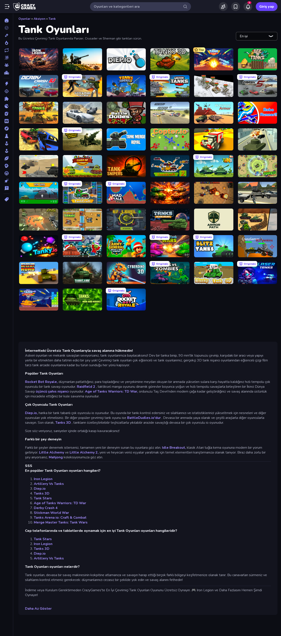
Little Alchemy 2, (84, 452)
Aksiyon (39, 19)
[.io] (6, 106)
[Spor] (6, 158)
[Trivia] (6, 188)
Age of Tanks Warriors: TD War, (111, 391)
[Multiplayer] (6, 65)
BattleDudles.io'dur (144, 417)
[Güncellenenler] (6, 50)
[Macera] (6, 128)
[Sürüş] (6, 173)
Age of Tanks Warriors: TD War (60, 503)
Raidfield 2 (86, 386)
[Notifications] (247, 6)
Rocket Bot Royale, (41, 381)
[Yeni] (6, 35)
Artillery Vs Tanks (49, 483)
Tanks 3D (63, 422)
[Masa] (6, 136)
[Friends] (223, 6)
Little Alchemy (51, 452)
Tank (52, 19)
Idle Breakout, (174, 447)
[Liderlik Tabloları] (6, 72)
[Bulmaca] (6, 98)
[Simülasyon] (6, 151)
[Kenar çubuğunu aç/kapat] (7, 6)
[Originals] (6, 57)
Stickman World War (51, 512)
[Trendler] (6, 42)
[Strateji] (6, 166)
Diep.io (40, 488)
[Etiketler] (6, 199)
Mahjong (56, 457)
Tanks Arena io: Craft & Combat (60, 517)
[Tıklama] (6, 180)
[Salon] (6, 143)
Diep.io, (31, 413)
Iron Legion (43, 479)
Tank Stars (43, 498)
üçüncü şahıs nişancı (52, 391)
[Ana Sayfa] (6, 20)
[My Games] (235, 6)
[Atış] (6, 91)
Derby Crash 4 (46, 508)
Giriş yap (266, 6)
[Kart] (6, 113)
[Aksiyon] (6, 84)
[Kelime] (6, 121)
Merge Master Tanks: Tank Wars (61, 522)
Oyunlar (24, 19)
